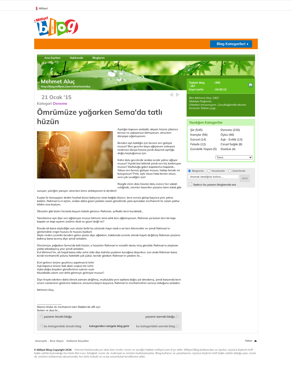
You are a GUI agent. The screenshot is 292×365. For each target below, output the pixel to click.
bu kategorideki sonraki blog (155, 326)
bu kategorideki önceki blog (62, 326)
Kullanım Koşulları (78, 340)
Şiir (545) (196, 130)
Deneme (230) (230, 130)
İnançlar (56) (199, 134)
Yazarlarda (218, 170)
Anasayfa (41, 340)
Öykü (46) (227, 134)
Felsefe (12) (198, 144)
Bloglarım (98, 57)
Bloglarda (198, 170)
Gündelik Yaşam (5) (203, 149)
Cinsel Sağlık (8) (231, 144)
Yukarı (248, 340)
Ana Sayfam (52, 57)
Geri (171, 95)
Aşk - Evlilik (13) (231, 139)
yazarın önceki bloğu (58, 316)
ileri (178, 95)
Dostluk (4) (228, 149)
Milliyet (43, 8)
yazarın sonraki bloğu (160, 316)
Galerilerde (238, 170)
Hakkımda (76, 57)
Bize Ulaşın (57, 340)
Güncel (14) (198, 139)
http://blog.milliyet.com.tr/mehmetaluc (66, 86)
